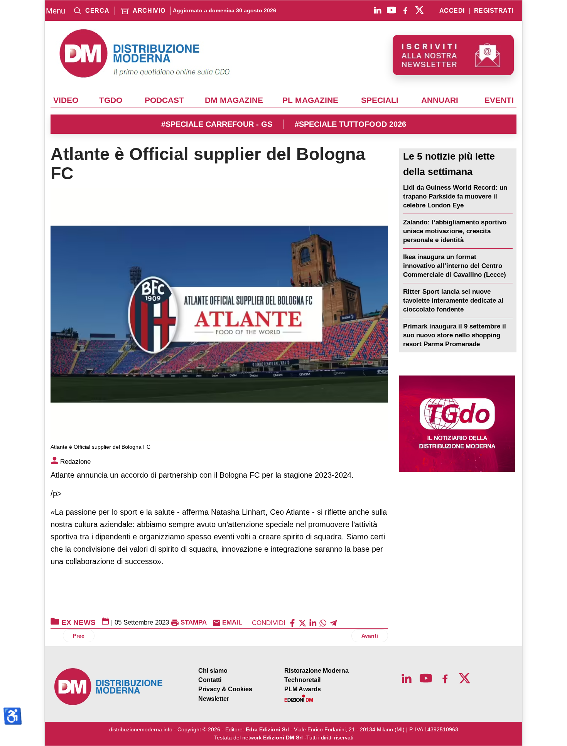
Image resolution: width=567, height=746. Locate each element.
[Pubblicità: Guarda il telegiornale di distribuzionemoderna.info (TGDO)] (456, 424)
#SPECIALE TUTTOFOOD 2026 (350, 124)
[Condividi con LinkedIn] (313, 622)
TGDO (110, 100)
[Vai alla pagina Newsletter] (453, 55)
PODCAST (164, 100)
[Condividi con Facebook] (292, 622)
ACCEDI (452, 11)
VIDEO (65, 100)
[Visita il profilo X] (419, 10)
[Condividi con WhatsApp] (323, 622)
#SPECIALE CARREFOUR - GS (216, 124)
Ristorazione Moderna (316, 670)
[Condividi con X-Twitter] (302, 622)
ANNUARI (439, 100)
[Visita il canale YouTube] (391, 10)
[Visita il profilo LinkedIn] (377, 10)
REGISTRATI (493, 11)
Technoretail (302, 680)
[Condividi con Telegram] (333, 622)
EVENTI (499, 100)
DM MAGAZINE (234, 100)
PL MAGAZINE (310, 100)
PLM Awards (302, 689)
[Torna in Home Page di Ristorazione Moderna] (109, 687)
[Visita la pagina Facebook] (405, 10)
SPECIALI (379, 100)
